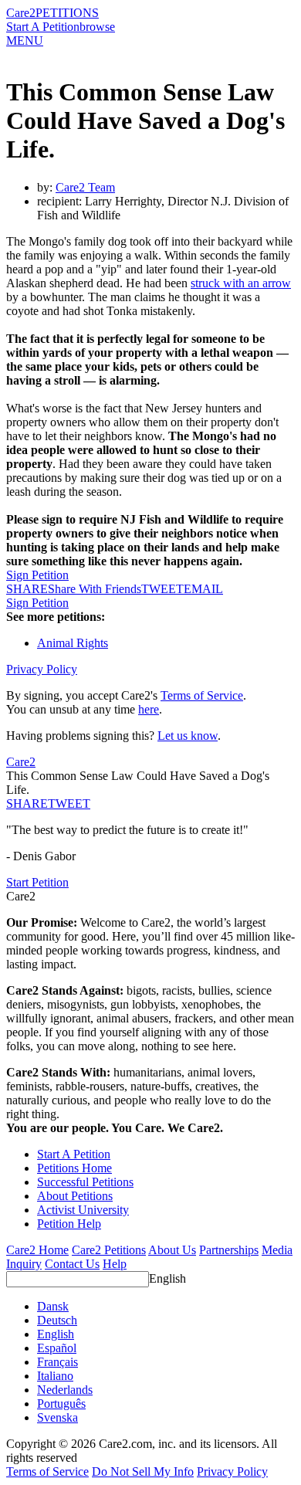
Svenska (57, 1417)
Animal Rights (72, 642)
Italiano (55, 1375)
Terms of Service (202, 695)
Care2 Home (37, 1249)
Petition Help (69, 1223)
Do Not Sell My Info (143, 1471)
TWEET (162, 588)
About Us (172, 1249)
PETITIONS (67, 12)
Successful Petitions (85, 1181)
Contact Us (72, 1263)
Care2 (21, 12)
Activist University (83, 1209)
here (148, 709)
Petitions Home (74, 1168)
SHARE (27, 803)
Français (57, 1361)
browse (97, 26)
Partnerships (229, 1249)
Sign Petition (37, 574)
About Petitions (75, 1195)
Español (56, 1347)
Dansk (53, 1306)
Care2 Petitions (109, 1249)
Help (115, 1263)
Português (61, 1403)
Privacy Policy (41, 669)
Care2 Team (85, 187)
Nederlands (65, 1389)
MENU (24, 40)
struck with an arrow (241, 283)
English (167, 1278)
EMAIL (203, 588)
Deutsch (57, 1320)
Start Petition (37, 882)
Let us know (187, 735)
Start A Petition (42, 26)
